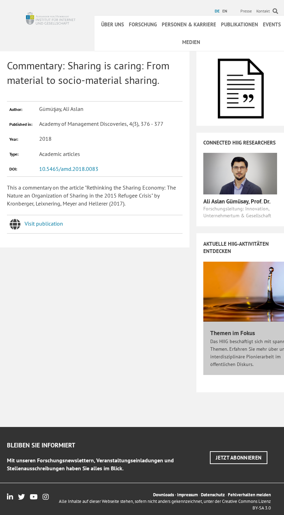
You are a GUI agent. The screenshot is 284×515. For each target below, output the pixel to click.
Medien (191, 42)
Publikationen (239, 24)
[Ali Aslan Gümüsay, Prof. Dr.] (240, 172)
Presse (246, 11)
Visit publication (44, 223)
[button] (238, 457)
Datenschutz (213, 495)
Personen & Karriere (189, 24)
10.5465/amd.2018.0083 (68, 168)
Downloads (163, 495)
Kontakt (263, 11)
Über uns (112, 24)
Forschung (143, 24)
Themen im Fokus (232, 333)
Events (272, 24)
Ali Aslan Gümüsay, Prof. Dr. (236, 201)
